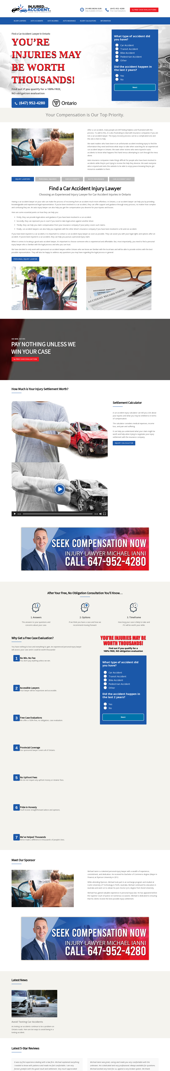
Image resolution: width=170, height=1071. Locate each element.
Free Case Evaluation (26, 359)
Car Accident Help (122, 179)
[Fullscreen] (104, 514)
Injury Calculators (88, 21)
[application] (60, 489)
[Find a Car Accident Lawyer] (31, 8)
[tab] (23, 179)
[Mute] (100, 514)
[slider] (57, 513)
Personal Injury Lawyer (25, 259)
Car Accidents (72, 179)
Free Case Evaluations (145, 10)
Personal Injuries (48, 179)
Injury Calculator (124, 443)
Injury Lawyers (20, 21)
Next (135, 87)
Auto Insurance (69, 21)
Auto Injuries (53, 21)
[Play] (15, 514)
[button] (60, 489)
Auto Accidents (37, 21)
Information (106, 21)
